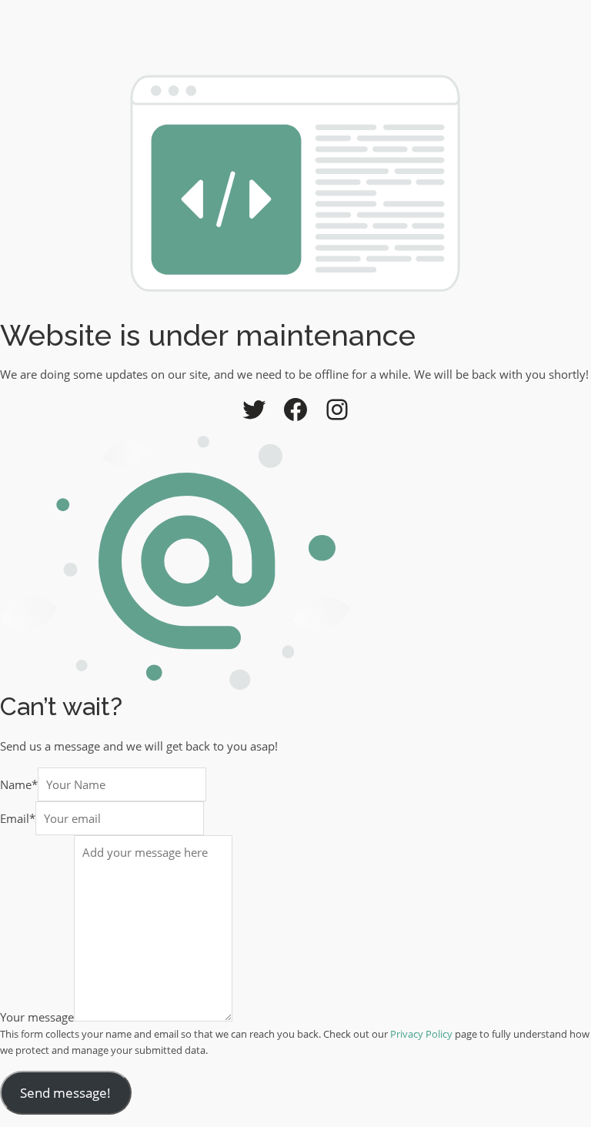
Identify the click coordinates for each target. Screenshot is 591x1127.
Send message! (65, 1093)
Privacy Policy (421, 1034)
